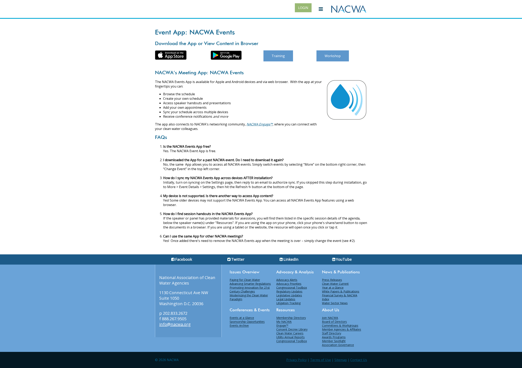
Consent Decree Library (291, 329)
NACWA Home (348, 9)
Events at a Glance (242, 318)
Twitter (237, 259)
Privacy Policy (296, 360)
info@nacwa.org (175, 324)
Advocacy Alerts (286, 280)
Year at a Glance (333, 287)
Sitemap (340, 360)
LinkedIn (290, 259)
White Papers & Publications (340, 291)
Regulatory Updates (289, 291)
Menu (320, 9)
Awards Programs (334, 337)
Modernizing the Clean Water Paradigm (249, 297)
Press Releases (332, 280)
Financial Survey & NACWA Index (339, 297)
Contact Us (358, 360)
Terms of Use (320, 360)
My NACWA (284, 322)
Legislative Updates (289, 295)
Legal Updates (285, 299)
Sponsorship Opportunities (247, 322)
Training (278, 56)
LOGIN (303, 8)
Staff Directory (331, 333)
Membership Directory (291, 318)
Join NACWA (330, 318)
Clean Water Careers (289, 333)
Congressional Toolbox (291, 287)
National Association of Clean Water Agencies (187, 280)
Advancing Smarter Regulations (250, 284)
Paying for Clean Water (245, 280)
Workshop (333, 56)
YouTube (344, 259)
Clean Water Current (335, 284)
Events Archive (239, 326)
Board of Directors (334, 322)
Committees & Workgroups (340, 326)
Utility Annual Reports (290, 337)
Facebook (183, 259)
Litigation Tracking (288, 303)
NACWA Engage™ (260, 124)
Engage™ (282, 326)
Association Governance (338, 345)
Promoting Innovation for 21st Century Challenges (250, 289)
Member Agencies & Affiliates (341, 329)
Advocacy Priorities (288, 284)
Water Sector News (335, 303)
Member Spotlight (334, 341)
